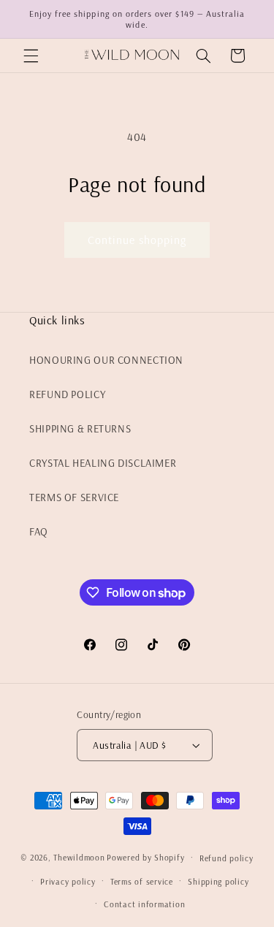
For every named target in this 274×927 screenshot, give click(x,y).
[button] (30, 55)
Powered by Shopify (145, 857)
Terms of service (141, 881)
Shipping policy (218, 881)
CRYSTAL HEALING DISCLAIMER (102, 463)
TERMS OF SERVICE (74, 497)
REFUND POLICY (67, 394)
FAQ (38, 531)
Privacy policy (67, 881)
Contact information (144, 904)
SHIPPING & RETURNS (80, 428)
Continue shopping (137, 239)
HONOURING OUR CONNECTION (106, 360)
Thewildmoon (78, 857)
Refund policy (226, 857)
